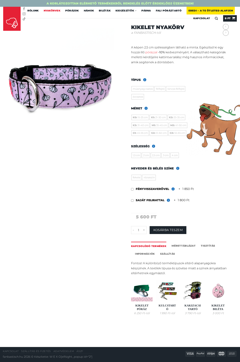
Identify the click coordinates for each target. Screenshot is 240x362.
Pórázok (72, 10)
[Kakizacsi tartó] (193, 290)
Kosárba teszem (168, 230)
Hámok (89, 10)
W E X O (55, 356)
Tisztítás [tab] (208, 245)
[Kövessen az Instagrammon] (24, 14)
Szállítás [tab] (167, 253)
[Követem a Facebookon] (24, 9)
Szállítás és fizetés (36, 351)
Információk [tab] (145, 253)
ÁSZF (79, 351)
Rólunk (33, 10)
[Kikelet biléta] (218, 290)
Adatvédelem (63, 351)
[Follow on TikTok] (24, 19)
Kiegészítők (125, 10)
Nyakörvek (52, 10)
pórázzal (151, 52)
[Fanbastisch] (12, 19)
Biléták (105, 10)
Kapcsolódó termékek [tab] (148, 246)
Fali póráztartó (169, 10)
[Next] (229, 300)
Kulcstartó (167, 307)
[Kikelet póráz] (142, 290)
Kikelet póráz (141, 307)
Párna (146, 10)
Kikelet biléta (218, 307)
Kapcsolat (11, 351)
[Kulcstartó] (167, 290)
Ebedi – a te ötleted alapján (210, 10)
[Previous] (131, 300)
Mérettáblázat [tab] (183, 245)
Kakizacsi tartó (192, 307)
